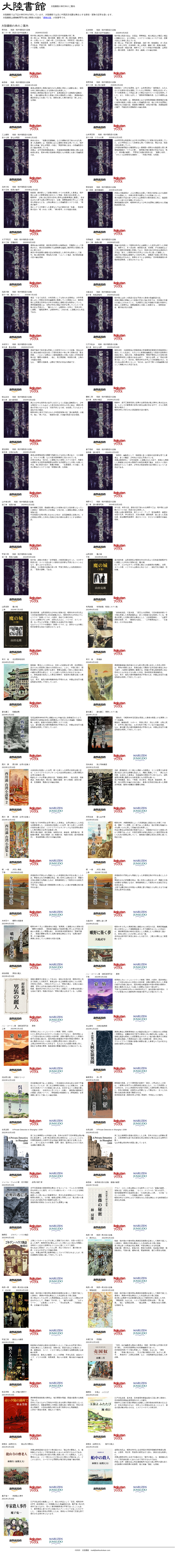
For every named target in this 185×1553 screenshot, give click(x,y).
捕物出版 (47, 18)
